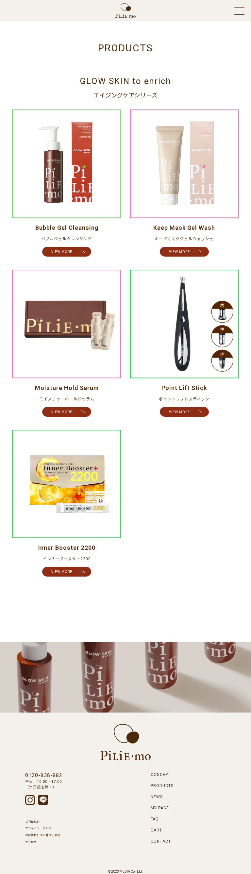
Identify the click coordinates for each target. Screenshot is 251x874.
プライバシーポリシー (40, 828)
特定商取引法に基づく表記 (42, 835)
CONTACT (161, 841)
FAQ (155, 819)
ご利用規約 (32, 821)
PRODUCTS (162, 785)
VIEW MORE (61, 252)
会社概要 (31, 842)
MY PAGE (160, 808)
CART (156, 830)
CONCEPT (161, 774)
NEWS (157, 797)
